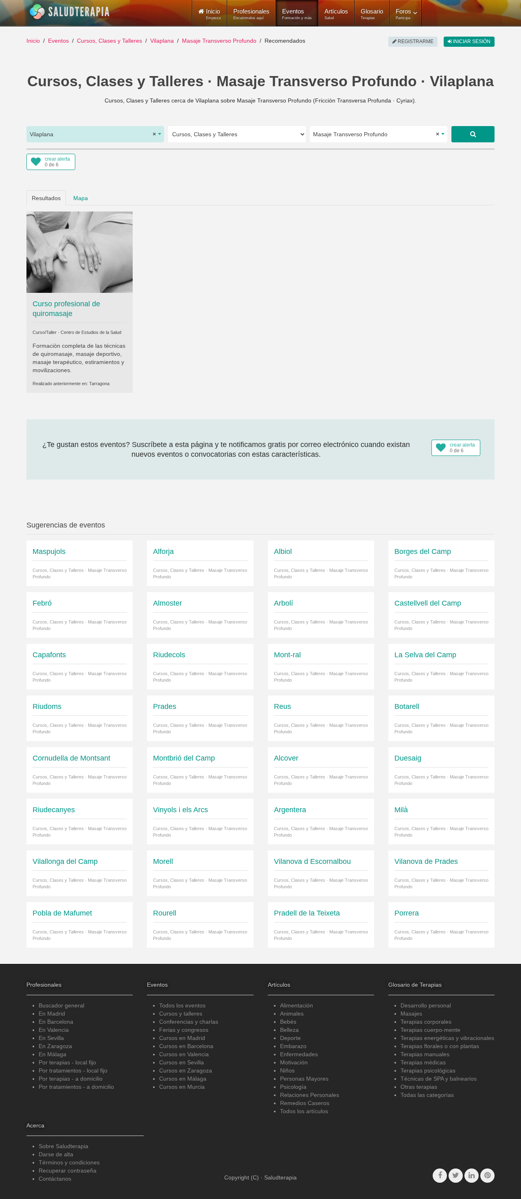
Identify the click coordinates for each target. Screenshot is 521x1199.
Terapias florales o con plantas (440, 1046)
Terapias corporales (426, 1021)
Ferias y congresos (183, 1030)
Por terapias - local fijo (67, 1062)
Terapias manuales (425, 1054)
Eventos (297, 14)
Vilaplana (162, 40)
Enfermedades (299, 1054)
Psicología (293, 1086)
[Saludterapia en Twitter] (456, 1175)
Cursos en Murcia (182, 1086)
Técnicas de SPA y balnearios (439, 1078)
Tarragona (99, 383)
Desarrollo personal (426, 1005)
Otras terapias (419, 1086)
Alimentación (296, 1005)
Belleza (289, 1030)
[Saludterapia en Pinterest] (487, 1175)
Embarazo (293, 1046)
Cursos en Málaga (182, 1078)
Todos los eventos (182, 1005)
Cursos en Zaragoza (185, 1070)
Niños (287, 1070)
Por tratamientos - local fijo (73, 1070)
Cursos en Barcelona (186, 1046)
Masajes (411, 1013)
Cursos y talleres (180, 1013)
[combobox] (95, 134)
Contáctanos (55, 1178)
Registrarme (414, 41)
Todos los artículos (304, 1111)
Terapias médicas (423, 1062)
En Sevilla (51, 1038)
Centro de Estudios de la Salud (91, 332)
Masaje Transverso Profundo (219, 40)
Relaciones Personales (309, 1095)
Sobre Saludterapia (63, 1146)
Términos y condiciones (69, 1162)
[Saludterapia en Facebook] (440, 1175)
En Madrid (52, 1013)
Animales (292, 1013)
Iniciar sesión (471, 41)
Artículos (336, 14)
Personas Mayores (304, 1078)
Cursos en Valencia (184, 1054)
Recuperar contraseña (67, 1170)
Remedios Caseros (304, 1103)
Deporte (290, 1038)
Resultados (46, 198)
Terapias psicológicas (428, 1070)
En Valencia (54, 1030)
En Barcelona (56, 1021)
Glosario (372, 14)
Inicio (33, 40)
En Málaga (52, 1054)
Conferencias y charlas (188, 1021)
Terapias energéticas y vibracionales (447, 1038)
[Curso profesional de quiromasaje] (79, 251)
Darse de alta (56, 1154)
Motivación (294, 1062)
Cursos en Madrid (182, 1038)
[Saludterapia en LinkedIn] (471, 1175)
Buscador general (61, 1005)
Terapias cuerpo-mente (430, 1030)
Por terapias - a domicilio (71, 1078)
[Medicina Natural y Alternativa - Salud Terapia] (69, 12)
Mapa (80, 198)
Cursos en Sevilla (181, 1062)
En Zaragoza (55, 1046)
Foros (403, 14)
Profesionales (251, 14)
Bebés (288, 1021)
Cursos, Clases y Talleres (109, 40)
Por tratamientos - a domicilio (76, 1086)
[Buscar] (473, 134)
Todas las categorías (427, 1095)
